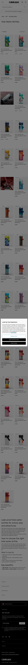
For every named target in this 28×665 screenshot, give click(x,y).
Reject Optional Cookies (14, 339)
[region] (14, 332)
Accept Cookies (14, 343)
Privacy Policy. (13, 332)
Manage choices (14, 336)
